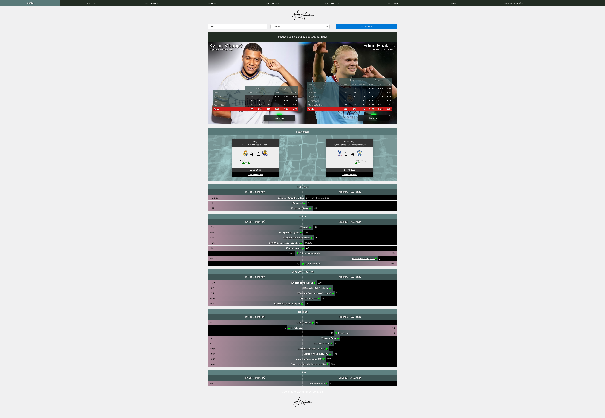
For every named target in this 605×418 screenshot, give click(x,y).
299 (315, 227)
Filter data (366, 26)
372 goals (304, 227)
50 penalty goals (293, 248)
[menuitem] (30, 3)
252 (317, 237)
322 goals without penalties (296, 237)
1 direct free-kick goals (363, 258)
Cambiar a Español (514, 3)
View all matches (255, 174)
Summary (279, 118)
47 (307, 248)
